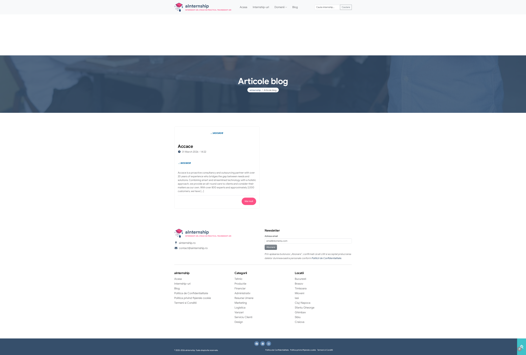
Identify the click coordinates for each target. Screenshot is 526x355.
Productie (240, 283)
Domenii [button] (280, 7)
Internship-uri (261, 7)
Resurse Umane (244, 298)
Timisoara (301, 288)
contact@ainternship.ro (193, 248)
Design (239, 322)
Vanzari (239, 312)
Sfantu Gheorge (304, 307)
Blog (295, 7)
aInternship (255, 90)
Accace (185, 146)
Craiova (299, 322)
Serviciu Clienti (243, 317)
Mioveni (299, 293)
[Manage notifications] (519, 349)
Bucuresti (300, 279)
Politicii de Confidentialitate (326, 258)
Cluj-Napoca (302, 303)
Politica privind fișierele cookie (192, 298)
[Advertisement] (263, 35)
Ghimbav (300, 312)
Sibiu (298, 317)
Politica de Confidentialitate (191, 293)
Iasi (297, 298)
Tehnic (238, 279)
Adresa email (271, 236)
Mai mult (249, 201)
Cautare (346, 7)
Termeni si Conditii (185, 303)
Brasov (299, 283)
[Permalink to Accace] (217, 133)
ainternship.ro (187, 243)
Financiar (240, 288)
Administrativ (242, 293)
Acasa (243, 7)
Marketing (241, 303)
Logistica (240, 307)
